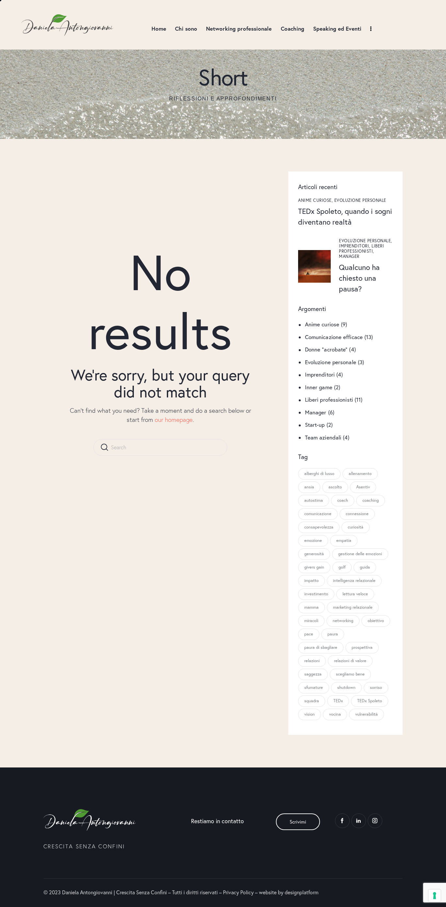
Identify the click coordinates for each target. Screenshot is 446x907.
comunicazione (317, 513)
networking (343, 620)
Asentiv (363, 487)
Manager (349, 256)
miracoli (311, 620)
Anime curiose (322, 324)
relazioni (312, 660)
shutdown (346, 687)
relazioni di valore (350, 660)
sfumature (313, 687)
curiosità (355, 527)
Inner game (318, 387)
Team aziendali (323, 437)
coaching (370, 500)
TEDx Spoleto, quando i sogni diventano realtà (345, 216)
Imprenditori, (355, 246)
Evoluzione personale (360, 200)
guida (365, 567)
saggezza (313, 674)
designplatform (301, 892)
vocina (335, 714)
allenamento (360, 473)
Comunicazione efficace (334, 336)
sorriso (376, 687)
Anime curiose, (316, 200)
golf (342, 567)
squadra (311, 701)
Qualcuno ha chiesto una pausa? (359, 277)
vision (309, 714)
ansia (309, 487)
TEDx (338, 701)
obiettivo (376, 620)
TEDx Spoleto (369, 701)
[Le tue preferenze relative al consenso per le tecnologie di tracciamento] (434, 895)
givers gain (314, 567)
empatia (343, 540)
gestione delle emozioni (360, 554)
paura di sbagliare (320, 647)
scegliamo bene (350, 674)
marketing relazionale (353, 607)
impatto (311, 580)
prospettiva (362, 647)
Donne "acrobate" (326, 349)
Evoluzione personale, (365, 241)
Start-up (315, 424)
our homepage (174, 419)
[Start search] (104, 447)
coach (342, 500)
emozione (313, 540)
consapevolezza (318, 527)
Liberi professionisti (329, 399)
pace (308, 634)
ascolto (335, 487)
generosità (314, 554)
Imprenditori (320, 374)
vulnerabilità (366, 714)
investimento (316, 594)
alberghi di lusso (319, 473)
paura (332, 634)
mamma (311, 607)
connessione (357, 513)
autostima (313, 500)
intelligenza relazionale (354, 580)
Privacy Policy (238, 892)
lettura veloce (355, 594)
